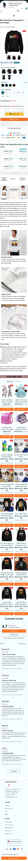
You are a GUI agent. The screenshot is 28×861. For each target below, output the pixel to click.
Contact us (7, 805)
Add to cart (14, 858)
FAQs (6, 811)
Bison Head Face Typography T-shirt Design (12, 668)
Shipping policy (9, 827)
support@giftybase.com (11, 797)
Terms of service (9, 824)
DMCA (6, 814)
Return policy (8, 830)
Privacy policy (8, 822)
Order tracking (8, 808)
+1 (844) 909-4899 (10, 795)
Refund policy (8, 833)
